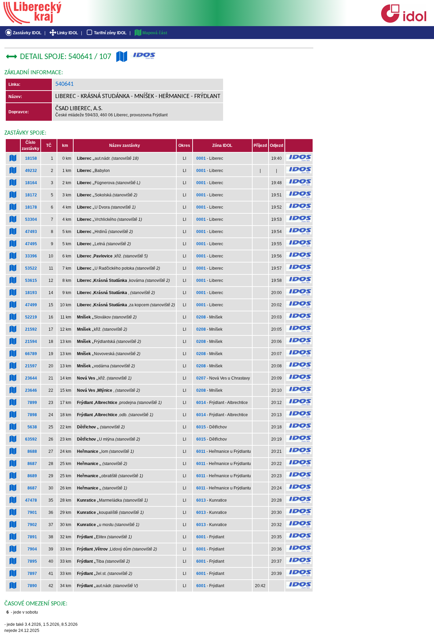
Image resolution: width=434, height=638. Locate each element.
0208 (201, 317)
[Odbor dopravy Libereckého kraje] (32, 22)
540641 (64, 84)
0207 (201, 378)
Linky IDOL (67, 33)
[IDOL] (403, 21)
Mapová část (154, 33)
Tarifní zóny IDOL (110, 33)
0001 (201, 158)
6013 (201, 500)
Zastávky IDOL (27, 33)
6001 (201, 537)
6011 (200, 451)
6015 (201, 427)
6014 (201, 402)
